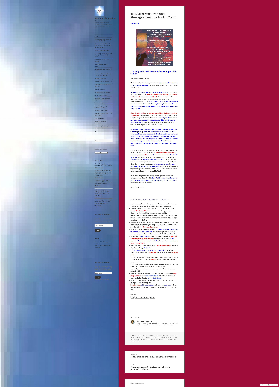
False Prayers (161, 337)
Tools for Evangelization (101, 103)
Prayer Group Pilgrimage (102, 126)
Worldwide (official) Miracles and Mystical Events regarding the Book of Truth (103, 45)
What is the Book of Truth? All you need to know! (103, 40)
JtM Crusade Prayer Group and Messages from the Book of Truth (103, 54)
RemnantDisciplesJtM (105, 18)
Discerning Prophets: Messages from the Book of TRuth (103, 74)
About (96, 132)
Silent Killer (172, 339)
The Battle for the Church (102, 81)
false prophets (170, 337)
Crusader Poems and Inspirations (100, 122)
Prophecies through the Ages (103, 92)
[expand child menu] (111, 81)
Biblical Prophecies (100, 89)
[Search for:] (104, 141)
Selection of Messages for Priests (101, 65)
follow (97, 230)
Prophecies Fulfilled (100, 78)
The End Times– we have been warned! (101, 114)
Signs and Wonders (100, 118)
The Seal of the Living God (102, 50)
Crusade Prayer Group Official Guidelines (101, 106)
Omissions (156, 339)
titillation (139, 341)
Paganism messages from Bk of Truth (103, 70)
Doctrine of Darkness (149, 337)
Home (96, 36)
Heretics (137, 339)
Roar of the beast (164, 339)
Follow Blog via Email (102, 214)
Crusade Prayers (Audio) (101, 110)
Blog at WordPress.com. (137, 383)
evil (156, 337)
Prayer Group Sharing (101, 95)
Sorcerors (133, 341)
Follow (97, 277)
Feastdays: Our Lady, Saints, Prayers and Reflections (102, 99)
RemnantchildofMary (149, 336)
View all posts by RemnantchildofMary (160, 325)
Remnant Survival (100, 129)
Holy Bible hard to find (146, 339)
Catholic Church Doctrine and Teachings (103, 85)
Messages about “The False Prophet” (102, 60)
